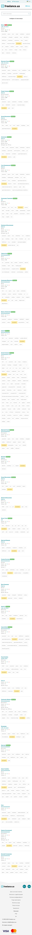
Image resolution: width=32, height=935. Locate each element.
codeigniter (7, 297)
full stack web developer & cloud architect (10, 396)
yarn (3, 822)
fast (13, 418)
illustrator (26, 101)
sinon (6, 412)
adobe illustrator (5, 815)
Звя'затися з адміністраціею (16, 894)
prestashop (4, 714)
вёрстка (9, 156)
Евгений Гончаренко (6, 854)
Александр (4, 136)
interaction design (26, 43)
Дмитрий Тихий (5, 429)
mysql (17, 34)
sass (3, 104)
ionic (25, 374)
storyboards (22, 532)
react (27, 322)
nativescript (26, 845)
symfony (12, 46)
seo (26, 615)
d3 (19, 402)
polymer (3, 377)
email (16, 300)
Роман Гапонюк (5, 91)
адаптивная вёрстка (6, 190)
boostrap (4, 645)
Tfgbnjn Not (4, 253)
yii (24, 294)
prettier (18, 409)
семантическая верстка (7, 186)
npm (17, 374)
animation (14, 153)
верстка (28, 147)
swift (3, 210)
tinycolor (15, 402)
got (16, 405)
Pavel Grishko (4, 656)
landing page (22, 73)
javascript (4, 34)
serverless (9, 415)
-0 (9, 29)
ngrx (3, 796)
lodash (8, 380)
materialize (14, 818)
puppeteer (4, 409)
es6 (17, 869)
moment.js (14, 52)
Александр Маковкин (6, 280)
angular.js (27, 636)
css (10, 125)
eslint (18, 399)
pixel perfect (21, 639)
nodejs (23, 150)
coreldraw (14, 180)
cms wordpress (5, 736)
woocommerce (21, 322)
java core (11, 532)
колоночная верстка (23, 645)
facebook (16, 341)
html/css (24, 784)
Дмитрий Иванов (5, 540)
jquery (9, 34)
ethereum (17, 448)
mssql (21, 46)
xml (7, 368)
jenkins (19, 528)
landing (13, 297)
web (27, 777)
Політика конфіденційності (16, 897)
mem (14, 390)
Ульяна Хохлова (5, 559)
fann (28, 412)
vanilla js (22, 396)
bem (13, 108)
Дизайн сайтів (4, 658)
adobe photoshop (14, 669)
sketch (17, 46)
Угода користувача (16, 900)
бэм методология (5, 648)
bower (14, 183)
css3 (14, 125)
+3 (5, 314)
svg (17, 245)
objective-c (4, 207)
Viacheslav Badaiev (6, 699)
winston (28, 402)
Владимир (4, 726)
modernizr (8, 52)
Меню (28, 6)
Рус (24, 886)
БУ (16, 916)
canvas (26, 46)
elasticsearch (24, 377)
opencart (28, 34)
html (3, 125)
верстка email (5, 82)
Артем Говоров (5, 352)
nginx (24, 442)
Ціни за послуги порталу (16, 891)
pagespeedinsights (25, 79)
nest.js (25, 872)
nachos (8, 418)
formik (23, 405)
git (27, 150)
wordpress (22, 34)
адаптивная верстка (6, 128)
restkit (17, 210)
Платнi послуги (16, 905)
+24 (5, 29)
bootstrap (9, 73)
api (2, 49)
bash (23, 371)
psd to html (15, 73)
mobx (24, 387)
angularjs (16, 37)
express (16, 344)
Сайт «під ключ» (5, 26)
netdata (3, 421)
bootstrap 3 (18, 736)
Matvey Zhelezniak (6, 311)
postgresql (14, 371)
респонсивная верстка (12, 645)
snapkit (7, 216)
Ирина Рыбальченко (6, 497)
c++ (27, 365)
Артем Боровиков (6, 116)
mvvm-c (28, 213)
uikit (6, 532)
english (9, 781)
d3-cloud (11, 412)
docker (8, 377)
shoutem (3, 418)
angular (27, 319)
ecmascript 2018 (22, 393)
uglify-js (23, 402)
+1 (5, 95)
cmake (8, 421)
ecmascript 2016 (5, 393)
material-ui (19, 390)
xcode (23, 528)
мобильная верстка (6, 79)
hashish (7, 405)
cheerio (27, 405)
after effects (26, 37)
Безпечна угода (16, 902)
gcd (28, 532)
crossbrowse (4, 576)
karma (18, 793)
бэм (23, 186)
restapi (16, 49)
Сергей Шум (4, 627)
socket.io (11, 49)
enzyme (20, 796)
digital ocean (21, 300)
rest (27, 528)
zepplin (7, 796)
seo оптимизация (5, 272)
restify (14, 409)
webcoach (24, 409)
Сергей (3, 330)
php (13, 34)
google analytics (5, 344)
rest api (26, 207)
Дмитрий (3, 745)
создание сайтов (15, 268)
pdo (12, 300)
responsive (16, 40)
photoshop (14, 70)
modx (12, 238)
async (3, 405)
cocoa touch (22, 213)
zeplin (26, 869)
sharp (7, 402)
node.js (8, 322)
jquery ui (25, 76)
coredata (16, 532)
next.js (21, 872)
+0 (5, 203)
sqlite (9, 528)
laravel (26, 40)
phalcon (3, 43)
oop (22, 525)
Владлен (3, 456)
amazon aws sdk (24, 418)
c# (13, 368)
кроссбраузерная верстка (23, 183)
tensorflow (24, 383)
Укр (29, 886)
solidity (12, 448)
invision (12, 790)
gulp (9, 108)
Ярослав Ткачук (5, 61)
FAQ (16, 913)
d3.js (6, 49)
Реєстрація (16, 1)
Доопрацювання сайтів (6, 354)
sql (2, 297)
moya (3, 216)
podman (17, 418)
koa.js (16, 872)
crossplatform (25, 572)
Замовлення (16, 908)
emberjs (7, 46)
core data (7, 210)
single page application (6, 793)
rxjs (28, 793)
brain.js (23, 412)
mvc (15, 207)
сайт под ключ (17, 150)
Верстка (3, 92)
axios (12, 405)
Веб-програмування (5, 255)
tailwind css (16, 822)
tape (29, 409)
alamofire (16, 213)
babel (12, 383)
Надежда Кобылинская (7, 225)
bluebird (13, 399)
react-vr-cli (15, 415)
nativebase (26, 415)
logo (21, 37)
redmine (14, 528)
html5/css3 (4, 40)
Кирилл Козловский (6, 830)
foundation (19, 43)
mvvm (12, 210)
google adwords (23, 338)
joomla (16, 262)
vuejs (20, 49)
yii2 (2, 46)
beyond (9, 409)
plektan (26, 272)
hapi (9, 399)
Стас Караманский (6, 165)
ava (2, 412)
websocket (8, 869)
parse (3, 213)
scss (19, 70)
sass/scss (4, 509)
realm (7, 213)
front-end (4, 468)
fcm (11, 216)
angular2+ (24, 793)
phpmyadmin (10, 445)
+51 (5, 66)
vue (8, 383)
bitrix (16, 238)
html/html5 (8, 104)
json (12, 207)
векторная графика (22, 242)
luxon (3, 402)
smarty (13, 733)
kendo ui (18, 790)
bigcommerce (4, 303)
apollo (25, 390)
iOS (2, 199)
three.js (24, 49)
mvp (11, 213)
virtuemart (13, 272)
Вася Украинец (5, 584)
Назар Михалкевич (6, 477)
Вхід (9, 1)
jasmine (15, 796)
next (27, 396)
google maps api (11, 245)
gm (11, 402)
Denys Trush (4, 518)
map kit (28, 210)
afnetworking (22, 210)
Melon (2, 24)
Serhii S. (3, 606)
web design (4, 37)
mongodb (10, 37)
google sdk (4, 387)
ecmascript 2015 (11, 387)
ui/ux (22, 40)
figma (3, 52)
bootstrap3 (10, 40)
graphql (3, 390)
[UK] (29, 1)
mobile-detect (23, 399)
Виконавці (16, 911)
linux (23, 297)
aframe (20, 415)
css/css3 (13, 104)
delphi (3, 368)
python (24, 368)
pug (13, 672)
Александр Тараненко (7, 198)
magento (27, 297)
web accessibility (9, 822)
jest (11, 796)
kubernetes (9, 390)
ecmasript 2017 (14, 393)
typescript (10, 598)
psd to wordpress (15, 79)
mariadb (24, 445)
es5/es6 (25, 796)
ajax (29, 70)
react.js (15, 598)
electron (3, 383)
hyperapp (4, 399)
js (27, 294)
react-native (17, 383)
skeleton (19, 380)
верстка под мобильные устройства (20, 190)
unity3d (9, 374)
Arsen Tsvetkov (5, 768)
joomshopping (20, 272)
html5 (7, 125)
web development (21, 787)
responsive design (11, 43)
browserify (19, 387)
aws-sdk (3, 415)
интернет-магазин (6, 268)
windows (18, 297)
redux (21, 344)
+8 (5, 170)
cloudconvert (17, 412)
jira (28, 368)
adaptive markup (17, 572)
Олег (2, 805)
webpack (14, 380)
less (9, 180)
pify (19, 405)
